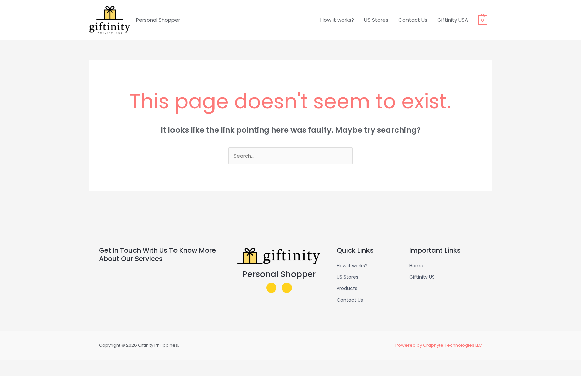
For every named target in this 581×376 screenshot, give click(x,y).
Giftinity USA (452, 19)
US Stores (376, 19)
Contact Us (412, 19)
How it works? (337, 19)
